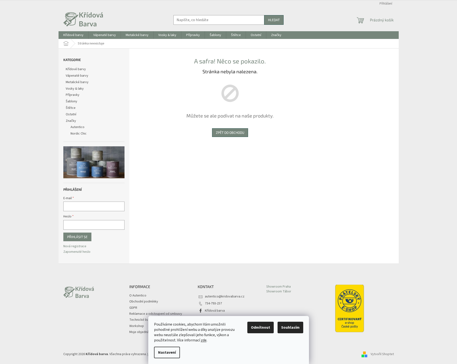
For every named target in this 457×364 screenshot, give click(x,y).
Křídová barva (215, 310)
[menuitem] (73, 35)
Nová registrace (74, 246)
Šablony (71, 101)
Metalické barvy (77, 82)
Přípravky (72, 95)
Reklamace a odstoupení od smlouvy (155, 313)
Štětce (71, 107)
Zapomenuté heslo (76, 252)
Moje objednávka (141, 332)
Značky (71, 120)
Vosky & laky (75, 88)
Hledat (274, 20)
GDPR (133, 307)
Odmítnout (260, 327)
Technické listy (140, 319)
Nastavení (167, 352)
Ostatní (71, 114)
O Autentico (137, 295)
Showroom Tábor (278, 291)
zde (204, 340)
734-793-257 (213, 303)
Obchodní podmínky (143, 301)
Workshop (136, 326)
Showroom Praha (278, 286)
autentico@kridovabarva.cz (224, 296)
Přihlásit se (77, 237)
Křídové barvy (76, 69)
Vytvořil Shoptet (382, 354)
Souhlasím (290, 327)
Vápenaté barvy (77, 75)
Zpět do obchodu (230, 132)
